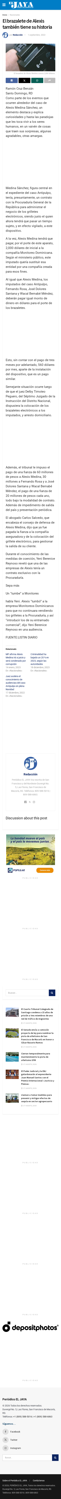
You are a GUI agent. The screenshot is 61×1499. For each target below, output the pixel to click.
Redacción (18, 35)
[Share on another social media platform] (49, 80)
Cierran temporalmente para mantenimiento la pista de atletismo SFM (35, 1056)
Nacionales (15, 15)
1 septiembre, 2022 (36, 35)
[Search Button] (52, 993)
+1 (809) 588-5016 (22, 1416)
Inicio (4, 15)
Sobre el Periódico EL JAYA (14, 1480)
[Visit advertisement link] (30, 854)
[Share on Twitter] (25, 80)
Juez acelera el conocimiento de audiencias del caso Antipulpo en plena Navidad (15, 683)
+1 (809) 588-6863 (43, 1416)
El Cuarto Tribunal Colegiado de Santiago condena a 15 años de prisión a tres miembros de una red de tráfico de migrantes (37, 1014)
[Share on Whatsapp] (37, 80)
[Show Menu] (4, 5)
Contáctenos (39, 1480)
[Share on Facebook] (12, 80)
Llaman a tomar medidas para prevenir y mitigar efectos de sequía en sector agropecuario (36, 1098)
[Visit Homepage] (21, 5)
